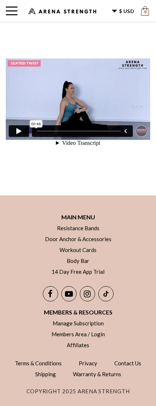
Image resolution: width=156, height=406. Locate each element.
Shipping (45, 374)
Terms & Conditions (38, 363)
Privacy (88, 363)
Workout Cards (78, 250)
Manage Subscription (78, 323)
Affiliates (78, 345)
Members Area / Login (78, 334)
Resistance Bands (78, 228)
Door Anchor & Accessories (78, 239)
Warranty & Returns (97, 374)
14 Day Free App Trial (78, 271)
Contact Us (127, 363)
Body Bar (78, 260)
